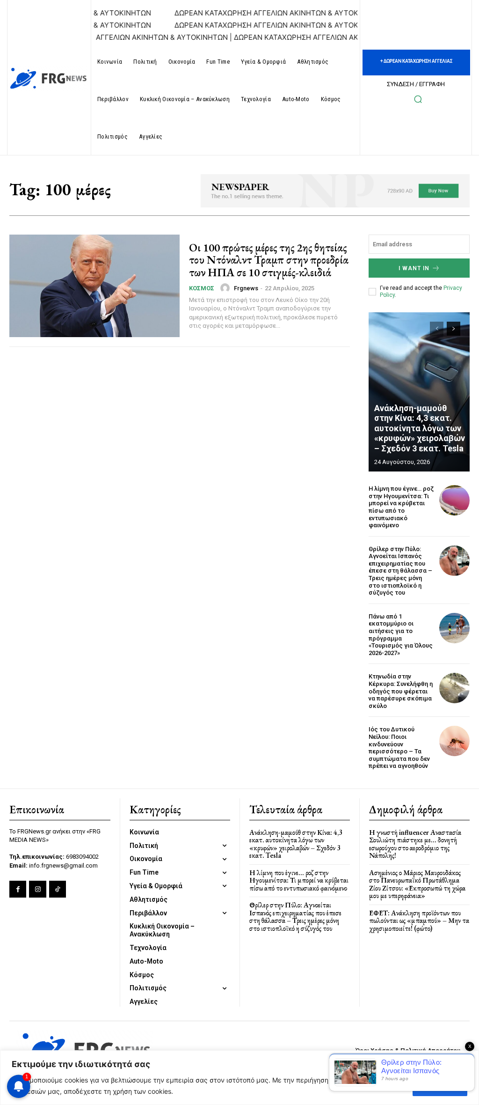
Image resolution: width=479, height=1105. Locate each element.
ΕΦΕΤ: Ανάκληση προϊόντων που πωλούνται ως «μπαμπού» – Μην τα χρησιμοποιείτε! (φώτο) (419, 920)
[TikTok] (57, 889)
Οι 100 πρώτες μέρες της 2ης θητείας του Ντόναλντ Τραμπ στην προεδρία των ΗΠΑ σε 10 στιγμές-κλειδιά (268, 260)
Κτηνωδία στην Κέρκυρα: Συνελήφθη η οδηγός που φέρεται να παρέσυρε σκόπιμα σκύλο (401, 691)
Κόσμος (201, 288)
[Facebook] (17, 889)
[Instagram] (37, 889)
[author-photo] (226, 288)
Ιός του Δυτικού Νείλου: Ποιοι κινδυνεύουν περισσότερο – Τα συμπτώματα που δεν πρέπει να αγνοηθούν (399, 747)
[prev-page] (436, 329)
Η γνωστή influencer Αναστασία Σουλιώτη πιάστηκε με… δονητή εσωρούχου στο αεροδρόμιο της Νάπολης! (415, 844)
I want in (414, 268)
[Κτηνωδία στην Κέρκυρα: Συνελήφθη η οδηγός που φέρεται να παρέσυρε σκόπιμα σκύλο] (454, 688)
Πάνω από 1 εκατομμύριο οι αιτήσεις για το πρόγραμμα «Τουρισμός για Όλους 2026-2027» (401, 634)
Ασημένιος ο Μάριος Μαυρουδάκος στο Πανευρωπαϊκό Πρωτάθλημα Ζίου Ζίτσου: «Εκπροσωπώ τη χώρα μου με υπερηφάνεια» (417, 884)
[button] (418, 99)
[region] (239, 1077)
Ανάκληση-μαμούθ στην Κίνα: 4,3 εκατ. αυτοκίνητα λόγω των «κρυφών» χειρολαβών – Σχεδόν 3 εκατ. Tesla (419, 428)
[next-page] (453, 329)
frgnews (246, 288)
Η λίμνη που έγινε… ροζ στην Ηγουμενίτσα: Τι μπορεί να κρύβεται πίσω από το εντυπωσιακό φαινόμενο (401, 507)
